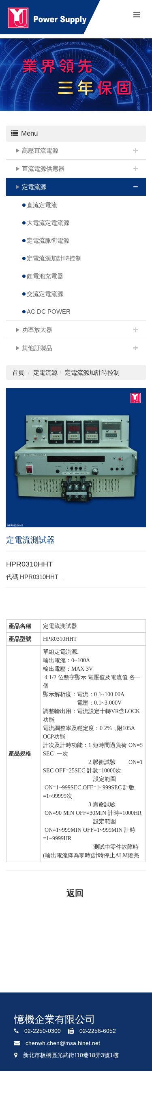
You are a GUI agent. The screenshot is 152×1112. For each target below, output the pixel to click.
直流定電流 (42, 204)
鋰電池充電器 (45, 276)
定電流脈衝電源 (48, 240)
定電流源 (34, 186)
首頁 (18, 372)
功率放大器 (37, 329)
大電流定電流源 (48, 222)
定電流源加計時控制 (54, 258)
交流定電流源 (45, 293)
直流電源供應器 (43, 168)
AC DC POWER (49, 311)
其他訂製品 (37, 347)
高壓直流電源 (40, 150)
